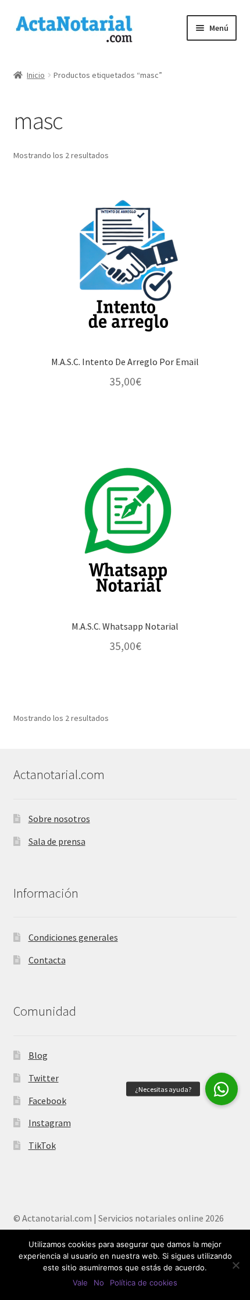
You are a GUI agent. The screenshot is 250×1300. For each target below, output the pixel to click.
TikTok (42, 1145)
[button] (221, 1089)
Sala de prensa (56, 841)
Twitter (43, 1078)
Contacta (47, 960)
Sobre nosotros (59, 818)
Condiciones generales (73, 937)
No (99, 1282)
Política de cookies (143, 1282)
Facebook (47, 1100)
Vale (80, 1282)
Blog (38, 1055)
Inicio (36, 75)
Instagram (49, 1122)
